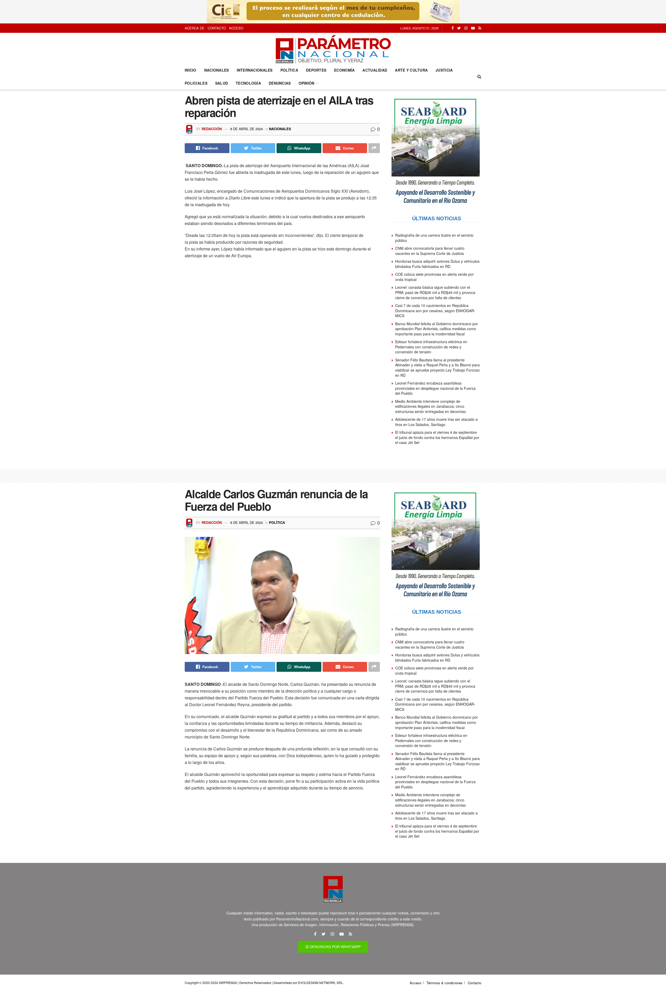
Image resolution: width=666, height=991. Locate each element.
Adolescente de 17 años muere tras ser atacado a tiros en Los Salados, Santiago (436, 422)
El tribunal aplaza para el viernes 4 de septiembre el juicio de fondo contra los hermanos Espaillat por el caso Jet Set (437, 437)
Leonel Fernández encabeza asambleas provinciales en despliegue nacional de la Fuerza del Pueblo (435, 388)
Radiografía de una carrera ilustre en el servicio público (434, 238)
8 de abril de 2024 (246, 128)
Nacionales (216, 70)
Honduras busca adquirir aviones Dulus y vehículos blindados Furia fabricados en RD (437, 264)
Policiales (196, 83)
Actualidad (374, 70)
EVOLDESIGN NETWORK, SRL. (321, 982)
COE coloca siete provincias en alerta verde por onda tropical (434, 277)
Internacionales (255, 70)
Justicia (444, 70)
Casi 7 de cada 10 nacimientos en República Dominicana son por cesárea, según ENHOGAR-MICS (435, 310)
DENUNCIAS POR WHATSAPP (335, 947)
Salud (221, 83)
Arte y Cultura (411, 70)
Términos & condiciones (444, 982)
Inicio (190, 70)
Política (289, 70)
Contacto (217, 28)
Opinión (307, 83)
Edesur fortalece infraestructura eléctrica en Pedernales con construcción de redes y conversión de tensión (431, 346)
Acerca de (194, 28)
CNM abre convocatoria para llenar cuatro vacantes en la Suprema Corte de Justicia (429, 251)
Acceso (236, 28)
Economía (344, 70)
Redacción (212, 128)
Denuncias (280, 83)
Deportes (316, 70)
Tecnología (248, 83)
